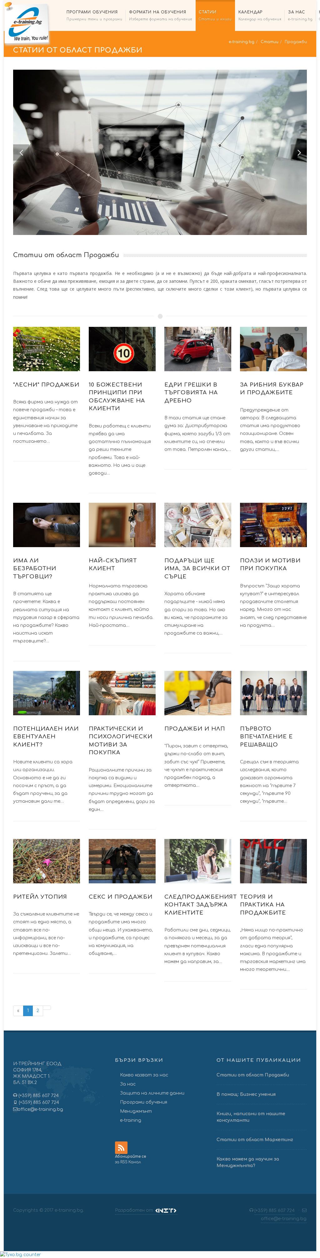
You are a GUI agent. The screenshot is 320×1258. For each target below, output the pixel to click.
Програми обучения (143, 1102)
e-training (130, 1120)
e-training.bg (241, 42)
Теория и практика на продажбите (263, 905)
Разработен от (134, 1210)
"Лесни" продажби (46, 385)
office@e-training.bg (40, 1109)
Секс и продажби (120, 897)
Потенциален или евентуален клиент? (46, 737)
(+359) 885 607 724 (38, 1095)
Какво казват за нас (144, 1075)
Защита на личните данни (152, 1093)
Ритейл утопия (40, 897)
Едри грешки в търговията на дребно (191, 393)
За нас (128, 1084)
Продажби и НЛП (194, 729)
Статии (269, 42)
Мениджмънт (136, 1111)
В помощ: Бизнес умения (246, 1094)
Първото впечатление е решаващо (266, 737)
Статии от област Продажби (253, 1075)
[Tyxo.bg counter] (20, 1254)
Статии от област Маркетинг (255, 1139)
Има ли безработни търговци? (34, 569)
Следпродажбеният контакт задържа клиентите (200, 905)
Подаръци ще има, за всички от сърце (197, 569)
